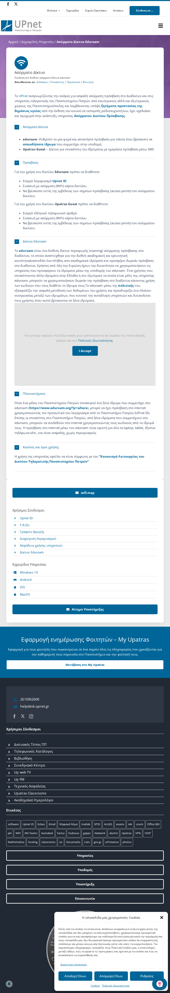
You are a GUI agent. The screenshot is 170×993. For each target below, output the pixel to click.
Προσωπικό (73, 82)
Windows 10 (29, 572)
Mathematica (16, 842)
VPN (138, 833)
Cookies (95, 985)
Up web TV (22, 772)
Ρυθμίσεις (147, 976)
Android (26, 580)
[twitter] (16, 4)
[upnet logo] (22, 18)
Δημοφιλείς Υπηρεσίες (37, 42)
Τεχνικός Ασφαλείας (30, 786)
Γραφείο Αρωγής (32, 532)
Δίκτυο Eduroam (32, 552)
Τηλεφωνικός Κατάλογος (33, 751)
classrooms (48, 842)
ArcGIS (108, 824)
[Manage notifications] (9, 984)
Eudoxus (73, 833)
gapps (87, 833)
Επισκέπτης (57, 82)
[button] (162, 917)
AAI (130, 824)
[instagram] (31, 716)
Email (52, 824)
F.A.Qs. (25, 525)
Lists (87, 842)
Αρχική (13, 42)
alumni (113, 833)
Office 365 (153, 824)
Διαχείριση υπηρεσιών (74, 964)
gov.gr (97, 842)
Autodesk (47, 833)
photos (127, 842)
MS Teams (31, 833)
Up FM (19, 779)
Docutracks (73, 842)
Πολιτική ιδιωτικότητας (116, 985)
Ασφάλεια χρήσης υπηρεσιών (41, 545)
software (13, 824)
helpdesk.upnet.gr (34, 706)
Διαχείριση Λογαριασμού (38, 538)
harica (60, 833)
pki (10, 833)
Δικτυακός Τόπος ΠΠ (30, 744)
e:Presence (112, 842)
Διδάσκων (42, 82)
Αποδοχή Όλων (75, 976)
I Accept (85, 351)
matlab (85, 824)
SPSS (97, 824)
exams (120, 824)
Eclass (41, 824)
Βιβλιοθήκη (23, 758)
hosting (33, 842)
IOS (22, 587)
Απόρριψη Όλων (111, 976)
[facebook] (8, 4)
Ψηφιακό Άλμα (68, 824)
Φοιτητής (88, 82)
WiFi (18, 833)
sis (60, 842)
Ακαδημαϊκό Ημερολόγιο (33, 800)
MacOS (25, 594)
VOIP (148, 833)
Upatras (126, 833)
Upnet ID (59, 181)
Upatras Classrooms (30, 793)
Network (100, 833)
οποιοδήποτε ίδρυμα (40, 144)
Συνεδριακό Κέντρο (29, 765)
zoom (139, 824)
